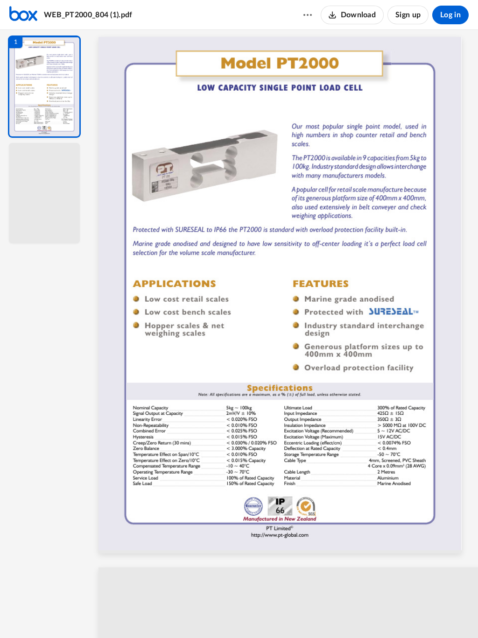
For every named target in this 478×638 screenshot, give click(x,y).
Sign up (408, 15)
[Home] (23, 15)
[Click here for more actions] (307, 15)
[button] (44, 86)
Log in (450, 15)
